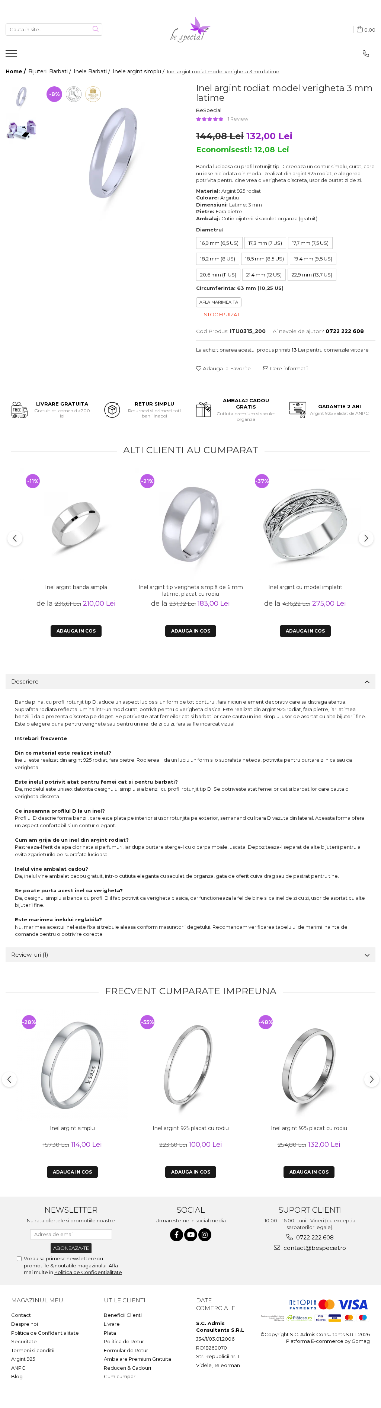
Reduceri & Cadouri (127, 1368)
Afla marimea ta (218, 302)
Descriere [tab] (25, 681)
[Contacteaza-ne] (366, 53)
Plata (110, 1333)
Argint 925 (23, 1359)
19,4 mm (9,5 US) (313, 259)
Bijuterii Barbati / (50, 71)
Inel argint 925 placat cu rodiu (191, 1128)
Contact (21, 1315)
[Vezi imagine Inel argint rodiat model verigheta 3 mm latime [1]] (21, 128)
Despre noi (24, 1324)
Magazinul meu (37, 1300)
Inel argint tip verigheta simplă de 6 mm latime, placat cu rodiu (190, 590)
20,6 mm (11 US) (218, 275)
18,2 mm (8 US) (217, 259)
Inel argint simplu (72, 1128)
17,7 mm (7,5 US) (310, 243)
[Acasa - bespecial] (190, 29)
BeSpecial (208, 110)
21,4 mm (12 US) (264, 275)
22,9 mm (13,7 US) (312, 275)
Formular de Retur (126, 1350)
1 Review (238, 119)
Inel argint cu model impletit (305, 587)
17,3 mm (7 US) (265, 243)
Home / (16, 71)
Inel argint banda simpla (76, 587)
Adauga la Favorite (226, 368)
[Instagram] (204, 1234)
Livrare (112, 1324)
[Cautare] (95, 29)
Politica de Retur (124, 1341)
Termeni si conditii (32, 1350)
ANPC (18, 1368)
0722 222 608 (314, 1237)
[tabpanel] (113, 153)
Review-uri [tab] (29, 954)
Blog (17, 1376)
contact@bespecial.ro (314, 1247)
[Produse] (12, 55)
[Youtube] (190, 1234)
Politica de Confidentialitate (88, 1272)
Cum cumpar (119, 1376)
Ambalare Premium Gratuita (137, 1359)
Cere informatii (288, 368)
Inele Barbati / (93, 71)
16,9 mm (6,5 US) (219, 243)
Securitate (24, 1341)
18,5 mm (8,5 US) (264, 259)
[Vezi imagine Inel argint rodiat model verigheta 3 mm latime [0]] (21, 96)
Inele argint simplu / (139, 71)
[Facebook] (176, 1234)
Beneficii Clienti (123, 1315)
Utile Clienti (124, 1300)
